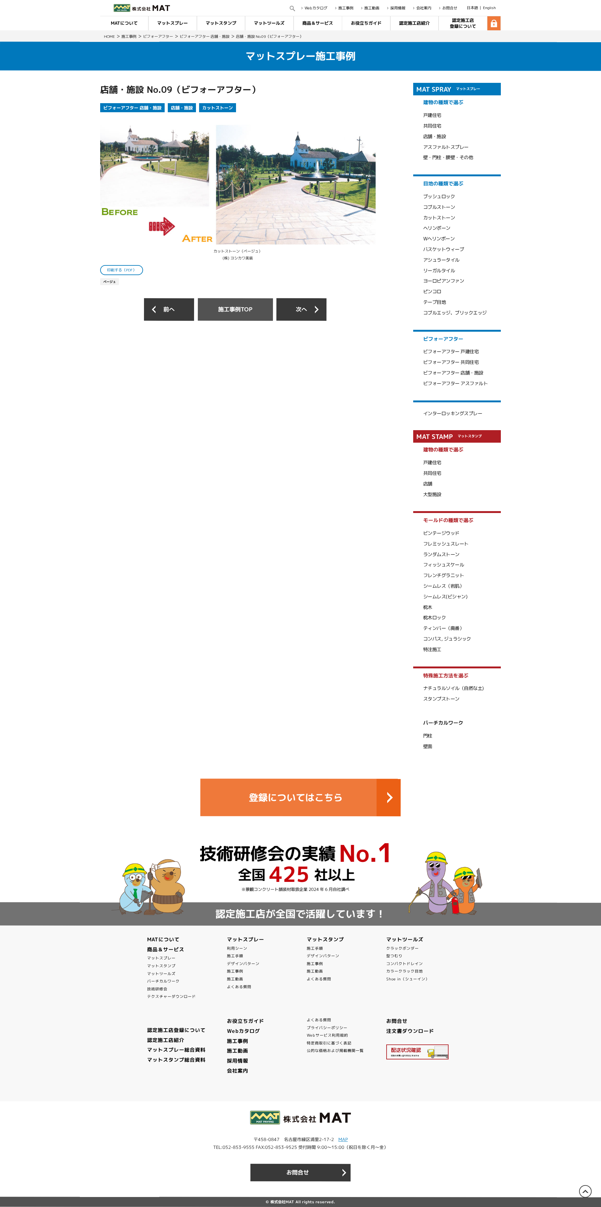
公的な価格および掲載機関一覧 (335, 1050)
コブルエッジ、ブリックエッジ (455, 312)
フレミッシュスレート (446, 544)
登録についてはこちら (296, 797)
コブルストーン (439, 207)
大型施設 (432, 494)
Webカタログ (316, 8)
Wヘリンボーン (439, 238)
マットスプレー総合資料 (176, 1049)
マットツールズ (269, 23)
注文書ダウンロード (410, 1031)
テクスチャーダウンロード (171, 996)
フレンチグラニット (443, 575)
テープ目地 (434, 302)
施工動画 (371, 8)
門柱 (427, 735)
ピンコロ (432, 291)
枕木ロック (434, 617)
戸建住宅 (432, 115)
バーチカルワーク (163, 981)
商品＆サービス (317, 23)
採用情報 (397, 8)
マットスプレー (172, 23)
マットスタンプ (221, 23)
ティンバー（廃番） (443, 628)
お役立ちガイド (366, 23)
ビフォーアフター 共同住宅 (451, 362)
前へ (169, 309)
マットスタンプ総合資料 (176, 1059)
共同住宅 (432, 126)
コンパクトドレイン (404, 963)
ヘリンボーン (436, 228)
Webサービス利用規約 (327, 1035)
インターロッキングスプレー (452, 413)
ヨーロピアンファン (443, 281)
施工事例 (345, 8)
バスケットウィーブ (443, 249)
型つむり (394, 955)
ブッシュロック (439, 196)
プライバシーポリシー (327, 1027)
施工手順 (235, 955)
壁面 (427, 746)
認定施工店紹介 (414, 23)
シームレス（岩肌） (443, 586)
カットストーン (217, 108)
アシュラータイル (441, 260)
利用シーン (237, 948)
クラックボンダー (402, 948)
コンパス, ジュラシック (447, 639)
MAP (343, 1140)
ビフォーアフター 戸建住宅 (451, 351)
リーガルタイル (439, 270)
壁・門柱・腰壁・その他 (448, 157)
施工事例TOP (235, 309)
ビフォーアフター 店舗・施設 (132, 108)
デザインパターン (243, 963)
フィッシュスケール (443, 564)
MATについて (124, 23)
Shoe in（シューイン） (407, 979)
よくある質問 (239, 986)
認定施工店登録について (463, 23)
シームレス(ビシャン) (445, 596)
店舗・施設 (182, 108)
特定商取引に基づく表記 (329, 1043)
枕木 (427, 607)
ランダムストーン (441, 554)
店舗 (427, 483)
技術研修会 (157, 989)
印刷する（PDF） (121, 270)
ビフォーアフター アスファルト (455, 383)
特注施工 (432, 649)
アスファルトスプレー (446, 147)
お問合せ (449, 8)
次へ (301, 309)
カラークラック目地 (404, 971)
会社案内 (423, 8)
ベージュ (109, 281)
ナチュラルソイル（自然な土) (453, 688)
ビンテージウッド (441, 533)
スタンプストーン (441, 699)
